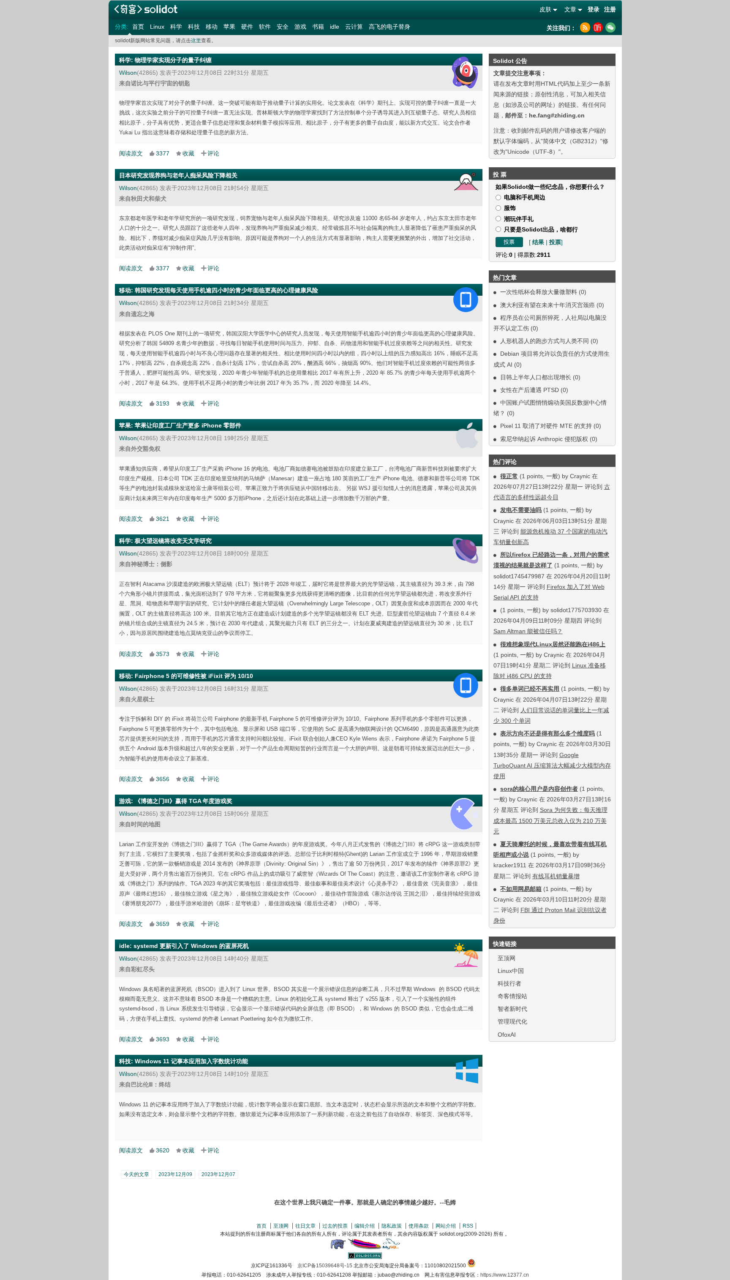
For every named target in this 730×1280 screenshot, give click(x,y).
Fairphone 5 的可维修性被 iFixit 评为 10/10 (194, 676)
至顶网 (506, 958)
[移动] (465, 299)
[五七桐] (466, 181)
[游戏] (463, 814)
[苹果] (467, 435)
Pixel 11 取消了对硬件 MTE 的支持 (546, 425)
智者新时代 (512, 1008)
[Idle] (466, 955)
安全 (283, 26)
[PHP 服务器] (338, 1247)
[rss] (585, 27)
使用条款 (419, 1226)
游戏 (300, 26)
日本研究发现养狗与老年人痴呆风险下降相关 (178, 175)
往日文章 (305, 1226)
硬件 (247, 26)
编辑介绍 (364, 1226)
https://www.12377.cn (504, 1275)
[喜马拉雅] (598, 27)
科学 (176, 26)
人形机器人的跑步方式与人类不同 (544, 341)
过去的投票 (335, 1226)
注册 (610, 9)
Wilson (128, 72)
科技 (194, 26)
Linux (157, 26)
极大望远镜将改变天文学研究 (173, 540)
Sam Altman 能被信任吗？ (528, 631)
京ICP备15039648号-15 (324, 1266)
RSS (468, 1226)
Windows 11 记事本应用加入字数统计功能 (191, 1061)
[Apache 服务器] (364, 1247)
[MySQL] (391, 1247)
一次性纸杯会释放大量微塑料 (538, 292)
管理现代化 (512, 1021)
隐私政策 (391, 1226)
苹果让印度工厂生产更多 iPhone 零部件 (188, 425)
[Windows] (467, 1071)
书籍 (318, 26)
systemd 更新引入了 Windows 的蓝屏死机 (191, 945)
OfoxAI (507, 1034)
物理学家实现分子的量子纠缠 (173, 60)
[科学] (465, 72)
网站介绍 (446, 1226)
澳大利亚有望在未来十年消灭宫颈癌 (547, 305)
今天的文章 (136, 1174)
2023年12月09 (175, 1174)
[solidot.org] (365, 1257)
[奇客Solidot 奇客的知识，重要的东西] (146, 9)
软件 (265, 26)
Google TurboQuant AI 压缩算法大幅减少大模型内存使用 (552, 765)
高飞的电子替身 (389, 26)
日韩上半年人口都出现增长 (535, 377)
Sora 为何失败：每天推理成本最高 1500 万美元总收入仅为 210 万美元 (550, 820)
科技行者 (509, 983)
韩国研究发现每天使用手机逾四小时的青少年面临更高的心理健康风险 (226, 290)
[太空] (465, 551)
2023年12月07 (218, 1174)
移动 (212, 26)
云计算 (354, 26)
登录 (593, 9)
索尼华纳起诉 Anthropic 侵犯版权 (544, 439)
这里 (196, 41)
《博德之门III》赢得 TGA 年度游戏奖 (183, 801)
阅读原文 (131, 153)
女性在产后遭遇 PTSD (529, 390)
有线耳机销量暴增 (556, 876)
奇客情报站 (512, 996)
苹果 (229, 26)
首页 (138, 26)
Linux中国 (511, 970)
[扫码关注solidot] (610, 27)
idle (334, 26)
